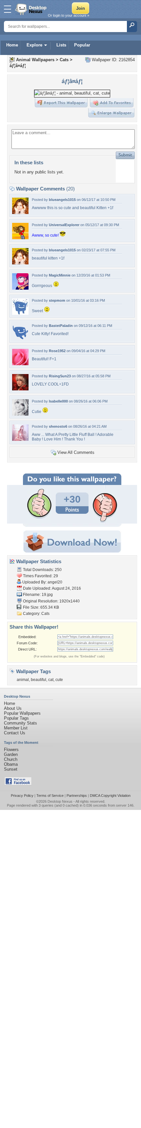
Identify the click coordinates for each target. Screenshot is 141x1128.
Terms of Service (50, 795)
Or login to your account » (68, 15)
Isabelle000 (58, 401)
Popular (82, 45)
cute (59, 679)
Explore (34, 45)
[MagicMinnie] (20, 288)
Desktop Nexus (60, 801)
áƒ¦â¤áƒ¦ (18, 65)
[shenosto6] (20, 439)
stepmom (57, 300)
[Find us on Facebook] (18, 783)
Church (10, 759)
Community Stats (20, 723)
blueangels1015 (62, 200)
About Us (13, 708)
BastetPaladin (61, 326)
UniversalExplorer (64, 225)
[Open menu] (7, 9)
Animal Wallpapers (35, 59)
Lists (61, 45)
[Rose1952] (20, 363)
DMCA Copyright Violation (110, 795)
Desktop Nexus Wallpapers (31, 9)
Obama (11, 764)
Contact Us (14, 732)
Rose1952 (57, 351)
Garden (11, 754)
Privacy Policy (22, 795)
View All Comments (75, 452)
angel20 (55, 582)
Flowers (11, 749)
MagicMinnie (59, 275)
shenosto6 (58, 426)
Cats (64, 59)
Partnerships (77, 795)
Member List (16, 727)
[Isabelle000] (20, 414)
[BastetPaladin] (20, 338)
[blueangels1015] (20, 212)
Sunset (10, 769)
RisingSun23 (60, 376)
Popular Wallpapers (22, 713)
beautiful (38, 679)
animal (23, 679)
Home (12, 45)
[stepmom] (20, 313)
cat (50, 679)
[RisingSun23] (20, 388)
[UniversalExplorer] (20, 237)
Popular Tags (16, 718)
